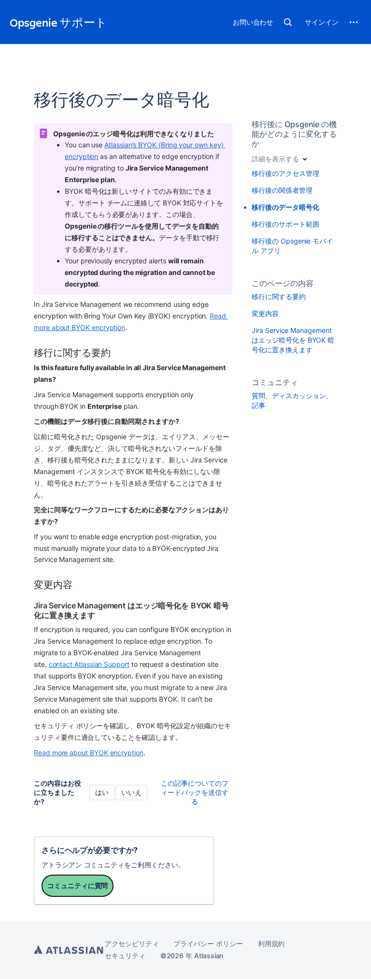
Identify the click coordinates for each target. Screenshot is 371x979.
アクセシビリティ (131, 943)
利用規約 (271, 943)
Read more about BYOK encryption (88, 753)
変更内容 (265, 313)
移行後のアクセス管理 (285, 173)
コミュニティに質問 (77, 885)
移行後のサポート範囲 (285, 224)
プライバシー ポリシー (208, 943)
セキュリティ (125, 955)
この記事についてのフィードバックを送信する (194, 792)
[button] (288, 22)
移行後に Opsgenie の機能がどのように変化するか (294, 133)
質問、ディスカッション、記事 (292, 400)
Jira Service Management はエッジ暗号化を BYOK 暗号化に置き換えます (293, 340)
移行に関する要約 (278, 296)
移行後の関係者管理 (282, 190)
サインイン (322, 22)
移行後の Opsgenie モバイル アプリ (292, 246)
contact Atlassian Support (89, 664)
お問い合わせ (253, 22)
